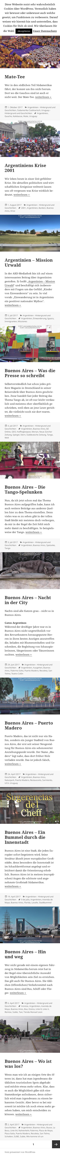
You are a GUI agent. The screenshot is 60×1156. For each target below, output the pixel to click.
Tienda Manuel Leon (33, 1012)
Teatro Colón (17, 673)
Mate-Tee (15, 77)
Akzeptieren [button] (24, 31)
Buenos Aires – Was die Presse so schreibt (30, 373)
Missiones (22, 321)
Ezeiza (32, 1009)
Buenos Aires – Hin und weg (25, 954)
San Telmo (45, 1133)
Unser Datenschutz (45, 31)
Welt (7, 437)
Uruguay (33, 116)
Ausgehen (37, 667)
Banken (42, 207)
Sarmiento (47, 780)
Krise (12, 210)
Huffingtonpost (24, 431)
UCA (7, 783)
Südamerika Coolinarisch (28, 110)
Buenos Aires (39, 428)
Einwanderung (39, 318)
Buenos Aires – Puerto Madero (29, 725)
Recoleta (44, 670)
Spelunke (50, 545)
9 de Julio (25, 899)
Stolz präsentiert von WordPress (20, 1152)
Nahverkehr (23, 1130)
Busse (49, 1127)
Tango (50, 434)
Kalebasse (17, 116)
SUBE (16, 1136)
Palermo (34, 1130)
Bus (26, 1009)
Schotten (9, 1136)
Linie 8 (39, 1009)
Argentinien (42, 113)
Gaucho (8, 116)
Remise (8, 1012)
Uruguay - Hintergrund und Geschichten (27, 112)
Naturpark (9, 780)
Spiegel (16, 434)
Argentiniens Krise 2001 (25, 167)
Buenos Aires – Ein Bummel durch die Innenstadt (25, 837)
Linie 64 (14, 1130)
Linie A (46, 1009)
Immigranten (11, 321)
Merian (35, 431)
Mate (25, 116)
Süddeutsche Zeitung (36, 434)
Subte (15, 1012)
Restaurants (35, 780)
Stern (23, 434)
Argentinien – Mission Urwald (29, 262)
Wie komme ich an (34, 1136)
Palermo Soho (17, 670)
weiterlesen (42, 97)
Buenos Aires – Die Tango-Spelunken (25, 489)
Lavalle (35, 902)
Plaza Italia (10, 1133)
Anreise (24, 1006)
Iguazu (50, 318)
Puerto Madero (31, 670)
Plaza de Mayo (45, 1130)
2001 (23, 207)
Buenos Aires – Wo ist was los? (28, 1063)
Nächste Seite (56, 1144)
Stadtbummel (45, 902)
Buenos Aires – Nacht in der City (28, 600)
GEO (14, 431)
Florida (27, 902)
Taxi (20, 1012)
